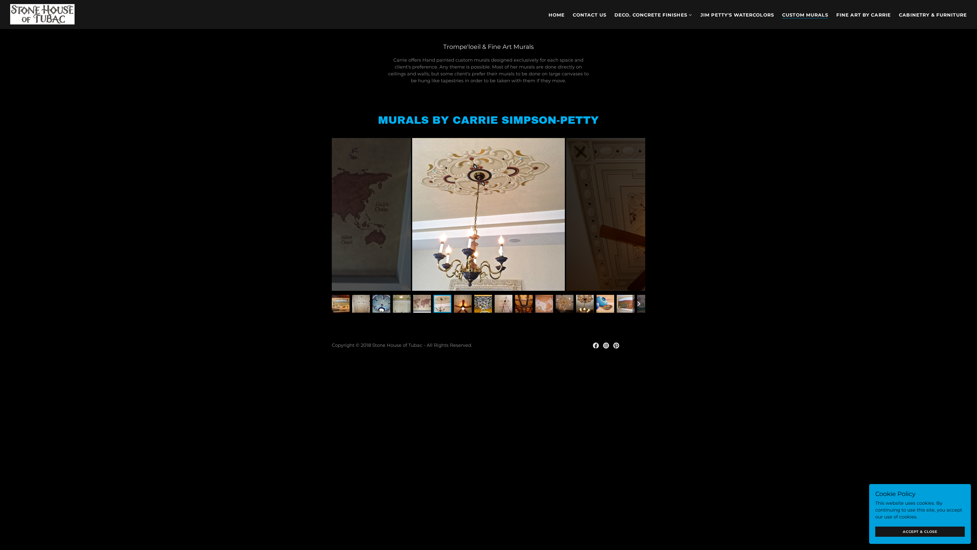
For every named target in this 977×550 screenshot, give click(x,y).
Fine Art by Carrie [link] (863, 15)
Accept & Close (920, 531)
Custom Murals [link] (805, 15)
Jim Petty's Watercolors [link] (737, 15)
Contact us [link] (589, 15)
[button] (653, 15)
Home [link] (557, 15)
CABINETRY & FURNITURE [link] (933, 15)
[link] (42, 14)
